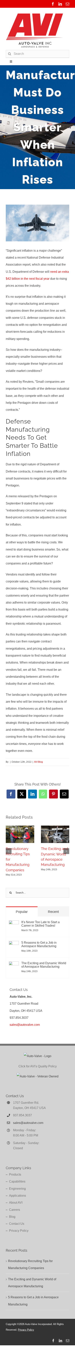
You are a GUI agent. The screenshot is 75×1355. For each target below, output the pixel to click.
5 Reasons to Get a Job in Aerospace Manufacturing (39, 944)
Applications (17, 1195)
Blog (12, 1216)
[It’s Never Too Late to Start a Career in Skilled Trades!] (14, 923)
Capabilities (17, 1181)
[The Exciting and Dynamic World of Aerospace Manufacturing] (55, 827)
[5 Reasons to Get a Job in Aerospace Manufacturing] (14, 944)
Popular (22, 912)
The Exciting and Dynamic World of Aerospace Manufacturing (43, 964)
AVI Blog (38, 762)
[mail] (67, 4)
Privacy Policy (18, 1230)
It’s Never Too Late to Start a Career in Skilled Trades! (40, 923)
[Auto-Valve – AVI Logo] (34, 14)
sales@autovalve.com (25, 1024)
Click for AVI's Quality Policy (37, 1066)
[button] (9, 851)
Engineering (17, 1188)
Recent (53, 912)
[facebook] (53, 4)
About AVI (15, 1202)
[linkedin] (60, 4)
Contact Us (16, 1223)
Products (15, 1174)
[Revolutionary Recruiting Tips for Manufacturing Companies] (20, 827)
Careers (14, 1209)
